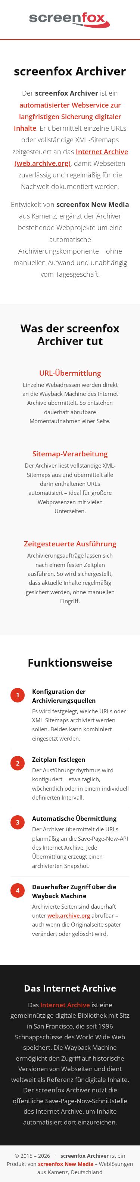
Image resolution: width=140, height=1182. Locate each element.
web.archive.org (68, 915)
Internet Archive (65, 1004)
